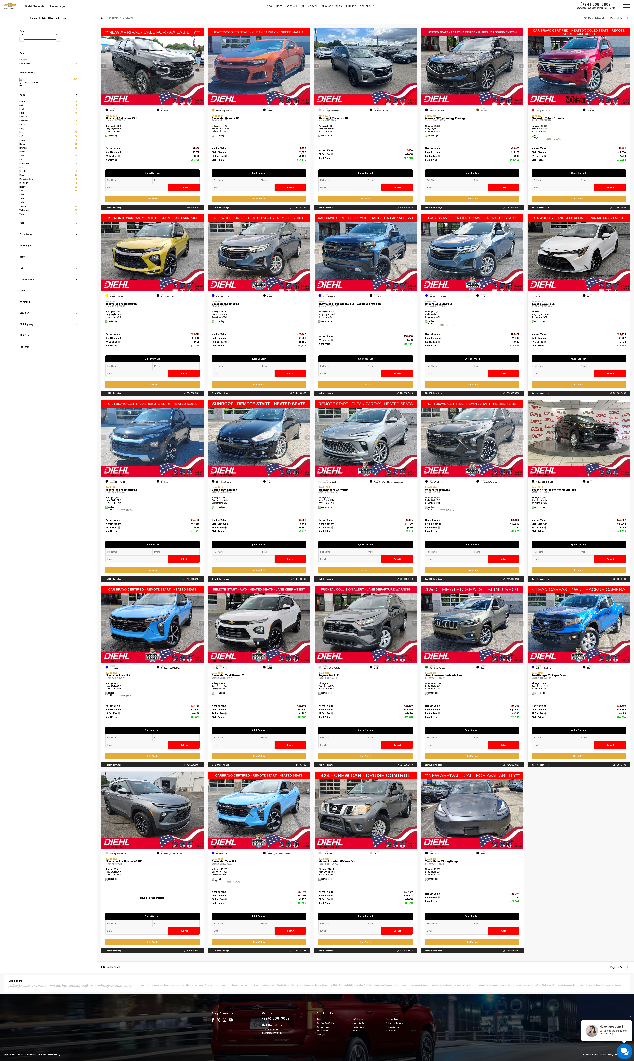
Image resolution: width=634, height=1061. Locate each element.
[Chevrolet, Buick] (10, 6)
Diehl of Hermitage (114, 207)
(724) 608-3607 (596, 4)
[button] (201, 66)
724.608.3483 (193, 207)
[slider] (21, 39)
